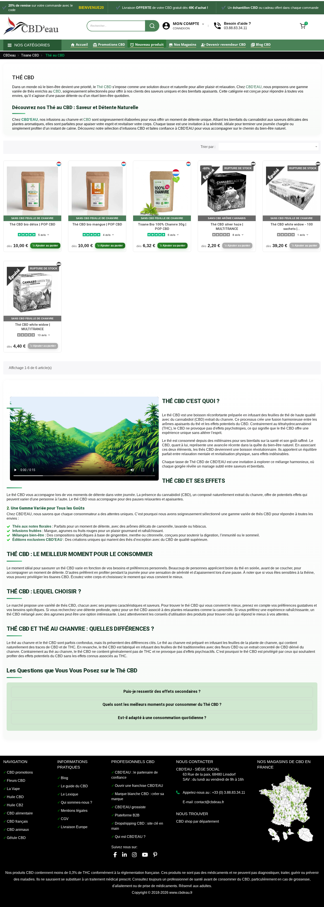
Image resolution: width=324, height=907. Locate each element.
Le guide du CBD (74, 786)
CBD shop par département (197, 821)
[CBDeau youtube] (145, 855)
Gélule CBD (16, 838)
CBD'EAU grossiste (130, 807)
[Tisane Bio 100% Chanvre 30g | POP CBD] (162, 192)
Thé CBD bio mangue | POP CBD (97, 224)
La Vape (13, 789)
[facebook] (115, 855)
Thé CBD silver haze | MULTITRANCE (226, 226)
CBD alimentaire (20, 813)
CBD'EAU (29, 119)
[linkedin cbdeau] (124, 855)
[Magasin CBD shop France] (286, 807)
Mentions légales (74, 810)
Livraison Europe (74, 827)
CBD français (17, 821)
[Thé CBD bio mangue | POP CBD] (97, 192)
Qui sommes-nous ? (76, 802)
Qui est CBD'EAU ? (130, 837)
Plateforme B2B (127, 815)
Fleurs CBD (16, 780)
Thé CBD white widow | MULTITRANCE (32, 327)
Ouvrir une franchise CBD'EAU (139, 786)
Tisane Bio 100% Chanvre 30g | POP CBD (162, 226)
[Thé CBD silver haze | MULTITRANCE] (226, 192)
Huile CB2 (15, 805)
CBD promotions (20, 772)
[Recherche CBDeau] (152, 26)
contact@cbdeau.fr (209, 802)
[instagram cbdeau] (134, 855)
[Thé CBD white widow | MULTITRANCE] (32, 292)
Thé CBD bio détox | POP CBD (32, 224)
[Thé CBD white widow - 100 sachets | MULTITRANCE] (291, 192)
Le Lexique (69, 794)
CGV (65, 819)
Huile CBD (15, 797)
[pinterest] (155, 855)
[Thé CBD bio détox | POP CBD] (32, 192)
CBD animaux (18, 829)
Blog (64, 778)
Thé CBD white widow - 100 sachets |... (291, 226)
